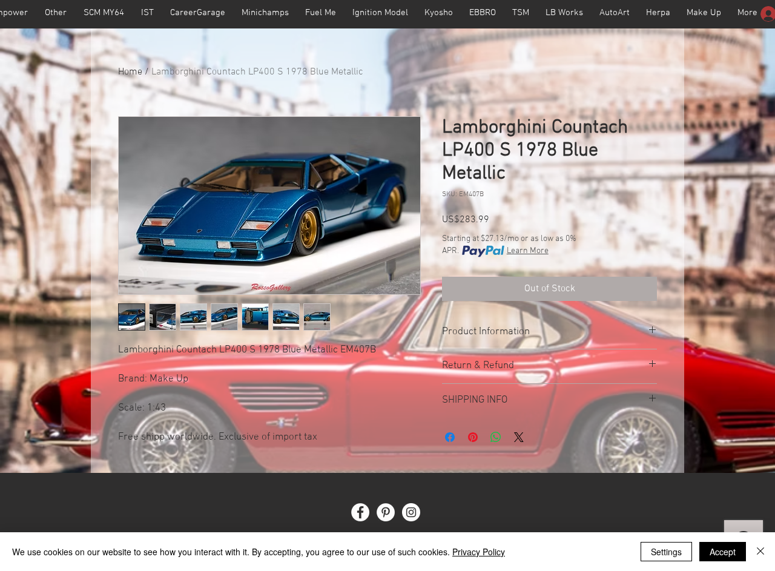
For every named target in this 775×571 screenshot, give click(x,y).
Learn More (528, 251)
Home (130, 72)
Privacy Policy (478, 552)
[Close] (760, 551)
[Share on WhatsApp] (496, 437)
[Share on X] (519, 437)
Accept (723, 552)
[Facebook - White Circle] (360, 512)
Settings (666, 552)
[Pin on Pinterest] (473, 437)
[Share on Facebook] (450, 437)
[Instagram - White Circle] (411, 512)
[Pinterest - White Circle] (386, 512)
